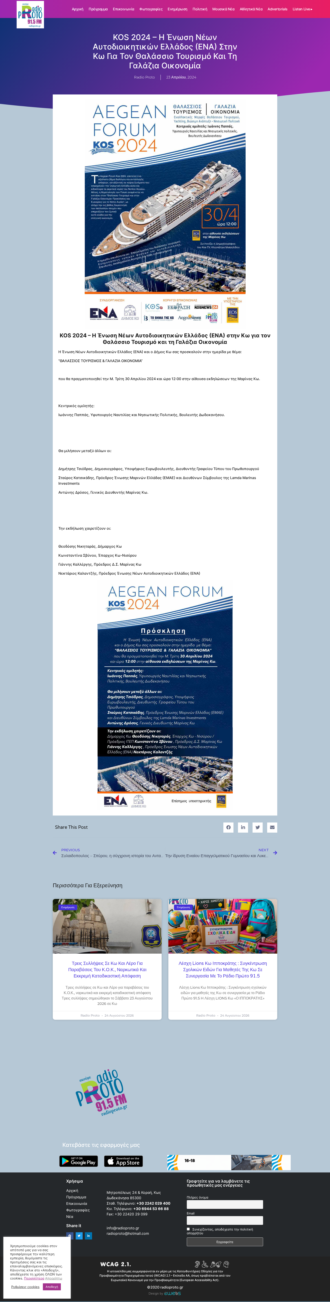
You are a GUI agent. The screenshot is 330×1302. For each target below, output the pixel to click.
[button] (228, 827)
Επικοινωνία (123, 9)
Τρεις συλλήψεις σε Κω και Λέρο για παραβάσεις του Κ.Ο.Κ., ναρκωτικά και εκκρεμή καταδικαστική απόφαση (107, 970)
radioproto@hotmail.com (128, 1233)
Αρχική (78, 9)
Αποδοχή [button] (52, 1287)
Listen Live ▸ (302, 9)
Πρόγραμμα (98, 9)
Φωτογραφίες (151, 9)
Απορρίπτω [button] (53, 1278)
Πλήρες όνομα (197, 1197)
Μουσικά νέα (223, 9)
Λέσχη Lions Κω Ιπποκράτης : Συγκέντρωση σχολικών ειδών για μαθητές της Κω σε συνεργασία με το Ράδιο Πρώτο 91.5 (223, 970)
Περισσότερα (34, 1278)
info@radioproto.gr (123, 1228)
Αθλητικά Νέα (251, 9)
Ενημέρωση (177, 9)
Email (190, 1213)
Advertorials (278, 9)
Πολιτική (200, 9)
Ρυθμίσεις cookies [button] (25, 1287)
